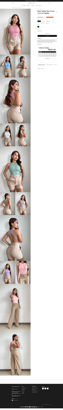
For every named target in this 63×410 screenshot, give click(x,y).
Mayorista (40, 5)
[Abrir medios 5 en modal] (7, 134)
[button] (13, 3)
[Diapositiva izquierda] (12, 0)
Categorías (28, 5)
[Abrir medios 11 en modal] (7, 272)
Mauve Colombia (44, 404)
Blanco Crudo (48, 21)
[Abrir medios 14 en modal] (15, 353)
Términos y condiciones (35, 388)
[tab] (41, 64)
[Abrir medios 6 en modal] (23, 134)
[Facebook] (43, 388)
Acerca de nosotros (34, 392)
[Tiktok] (48, 388)
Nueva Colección (24, 5)
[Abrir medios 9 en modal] (23, 203)
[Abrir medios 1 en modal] (15, 32)
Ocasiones (32, 5)
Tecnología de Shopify (49, 404)
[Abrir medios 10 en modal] (15, 238)
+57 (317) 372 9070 (15, 400)
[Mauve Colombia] (31, 3)
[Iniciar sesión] (48, 3)
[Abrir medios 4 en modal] (15, 100)
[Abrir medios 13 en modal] (15, 307)
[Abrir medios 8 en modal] (7, 203)
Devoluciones (33, 389)
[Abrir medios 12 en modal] (23, 272)
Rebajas (37, 5)
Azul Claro (43, 21)
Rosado (39, 21)
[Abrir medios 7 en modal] (15, 169)
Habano (53, 21)
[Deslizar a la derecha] (50, 0)
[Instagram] (45, 388)
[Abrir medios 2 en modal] (7, 66)
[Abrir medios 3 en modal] (23, 66)
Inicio (12, 7)
